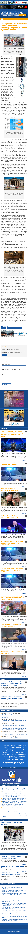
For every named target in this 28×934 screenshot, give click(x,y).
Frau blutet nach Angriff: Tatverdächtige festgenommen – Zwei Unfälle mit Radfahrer (14, 796)
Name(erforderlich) (6, 364)
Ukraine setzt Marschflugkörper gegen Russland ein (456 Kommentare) (14, 900)
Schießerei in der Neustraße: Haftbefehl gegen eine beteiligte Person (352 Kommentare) (14, 920)
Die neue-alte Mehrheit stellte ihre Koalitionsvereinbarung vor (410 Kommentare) (14, 908)
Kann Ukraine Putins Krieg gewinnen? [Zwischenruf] (13, 725)
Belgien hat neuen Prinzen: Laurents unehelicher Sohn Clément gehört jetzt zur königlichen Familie (14, 802)
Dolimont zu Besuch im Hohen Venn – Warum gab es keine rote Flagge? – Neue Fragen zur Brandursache (14, 792)
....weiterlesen (24, 460)
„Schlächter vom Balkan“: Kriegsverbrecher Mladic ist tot (14, 734)
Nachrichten (3, 21)
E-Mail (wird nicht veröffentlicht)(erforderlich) (12, 369)
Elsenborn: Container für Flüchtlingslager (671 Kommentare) (12, 888)
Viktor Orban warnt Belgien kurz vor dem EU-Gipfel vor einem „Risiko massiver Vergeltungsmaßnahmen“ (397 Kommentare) (14, 912)
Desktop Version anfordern (14, 931)
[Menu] (2, 19)
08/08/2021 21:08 (5, 347)
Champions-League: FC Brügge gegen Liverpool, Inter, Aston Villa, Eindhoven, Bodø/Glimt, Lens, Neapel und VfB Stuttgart (14, 716)
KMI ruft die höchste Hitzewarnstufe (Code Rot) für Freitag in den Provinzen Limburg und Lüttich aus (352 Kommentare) (14, 916)
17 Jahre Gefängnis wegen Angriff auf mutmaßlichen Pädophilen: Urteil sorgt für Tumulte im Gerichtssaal (14, 789)
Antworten (4, 355)
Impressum (8, 926)
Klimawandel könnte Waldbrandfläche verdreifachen (14, 807)
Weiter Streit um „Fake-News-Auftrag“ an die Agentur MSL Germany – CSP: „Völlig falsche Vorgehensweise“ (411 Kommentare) (14, 904)
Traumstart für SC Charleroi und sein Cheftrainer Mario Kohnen (14, 816)
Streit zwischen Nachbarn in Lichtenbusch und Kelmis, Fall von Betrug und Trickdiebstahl (14, 810)
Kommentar (4, 374)
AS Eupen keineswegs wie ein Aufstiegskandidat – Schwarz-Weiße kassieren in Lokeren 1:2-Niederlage (14, 805)
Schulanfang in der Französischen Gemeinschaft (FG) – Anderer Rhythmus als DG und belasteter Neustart (14, 799)
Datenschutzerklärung (18, 926)
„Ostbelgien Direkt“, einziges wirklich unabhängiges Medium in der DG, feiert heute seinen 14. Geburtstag (14, 721)
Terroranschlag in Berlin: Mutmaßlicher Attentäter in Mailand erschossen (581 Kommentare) (13, 891)
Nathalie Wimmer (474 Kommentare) (10, 897)
